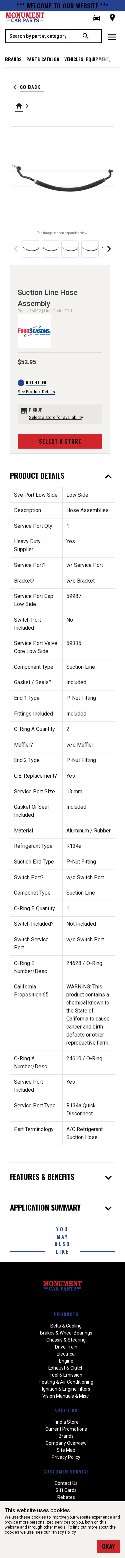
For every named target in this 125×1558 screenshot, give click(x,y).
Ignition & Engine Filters (66, 1389)
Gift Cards (66, 1490)
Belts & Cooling (66, 1326)
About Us (66, 1410)
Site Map (66, 1450)
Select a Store (60, 441)
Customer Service (66, 1471)
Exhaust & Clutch (66, 1368)
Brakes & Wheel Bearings (66, 1333)
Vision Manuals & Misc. (66, 1396)
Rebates (66, 1497)
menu (112, 37)
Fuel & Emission (66, 1375)
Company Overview (66, 1443)
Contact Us (66, 1483)
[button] (96, 17)
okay (108, 1546)
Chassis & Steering (66, 1340)
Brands (13, 58)
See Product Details (36, 391)
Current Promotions (66, 1429)
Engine (66, 1361)
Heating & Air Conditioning (66, 1382)
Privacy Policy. (64, 1532)
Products (66, 1313)
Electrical (66, 1354)
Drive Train (66, 1347)
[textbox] (38, 36)
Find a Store (66, 1422)
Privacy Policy (66, 1457)
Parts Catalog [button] (42, 58)
